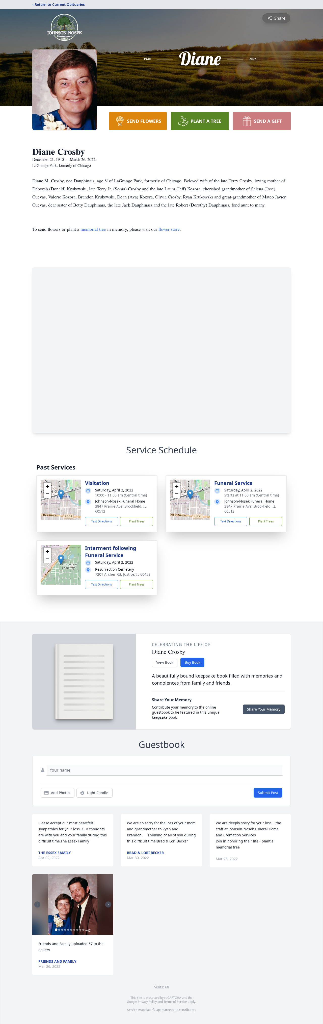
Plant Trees (137, 521)
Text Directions (101, 521)
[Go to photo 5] (68, 930)
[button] (61, 494)
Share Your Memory (263, 709)
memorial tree (93, 229)
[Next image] (108, 904)
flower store (169, 229)
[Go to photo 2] (59, 930)
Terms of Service (175, 1002)
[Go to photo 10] (83, 930)
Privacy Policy (147, 1002)
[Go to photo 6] (71, 930)
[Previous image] (37, 904)
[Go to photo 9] (80, 930)
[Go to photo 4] (65, 930)
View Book (164, 662)
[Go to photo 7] (74, 930)
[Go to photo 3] (62, 930)
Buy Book (192, 662)
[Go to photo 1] (56, 929)
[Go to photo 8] (77, 930)
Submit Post (268, 792)
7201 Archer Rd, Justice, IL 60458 (122, 574)
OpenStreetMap (167, 1010)
